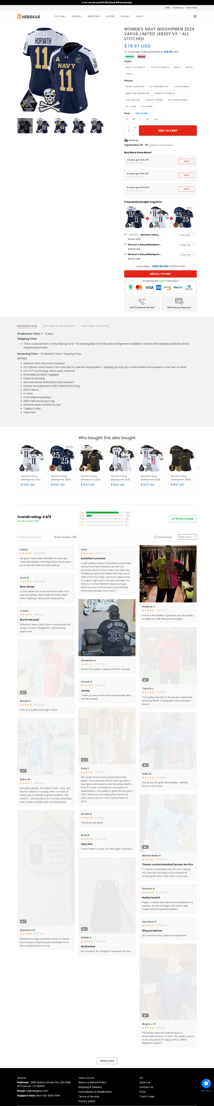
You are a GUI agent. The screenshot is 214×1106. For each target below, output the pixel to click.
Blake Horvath (135, 86)
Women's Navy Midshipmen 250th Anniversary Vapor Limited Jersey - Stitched (145, 254)
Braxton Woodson (137, 93)
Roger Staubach (164, 93)
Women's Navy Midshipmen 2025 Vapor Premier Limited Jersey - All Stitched (121, 478)
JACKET (140, 16)
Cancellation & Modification (95, 1092)
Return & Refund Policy (92, 1082)
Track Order (191, 7)
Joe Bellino (133, 100)
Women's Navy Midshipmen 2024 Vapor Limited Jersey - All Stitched (145, 244)
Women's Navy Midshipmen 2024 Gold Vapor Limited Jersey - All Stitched (92, 478)
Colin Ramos (181, 86)
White (189, 67)
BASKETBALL (94, 16)
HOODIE (110, 16)
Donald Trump (154, 100)
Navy (177, 67)
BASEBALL (76, 16)
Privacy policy (86, 1101)
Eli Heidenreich (159, 86)
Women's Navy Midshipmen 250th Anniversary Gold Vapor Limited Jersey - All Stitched (182, 478)
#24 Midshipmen (178, 100)
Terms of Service (88, 1096)
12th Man (146, 106)
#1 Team (131, 106)
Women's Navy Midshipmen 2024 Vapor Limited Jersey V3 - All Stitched (151, 234)
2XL (156, 119)
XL (148, 119)
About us (144, 1082)
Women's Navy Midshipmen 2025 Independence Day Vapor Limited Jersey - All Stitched (152, 478)
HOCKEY (125, 16)
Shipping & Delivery (90, 1087)
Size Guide (141, 113)
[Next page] (102, 70)
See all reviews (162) (28, 521)
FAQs (167, 7)
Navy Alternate (136, 67)
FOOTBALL (60, 16)
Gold (129, 74)
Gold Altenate (160, 67)
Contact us (177, 7)
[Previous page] (19, 70)
